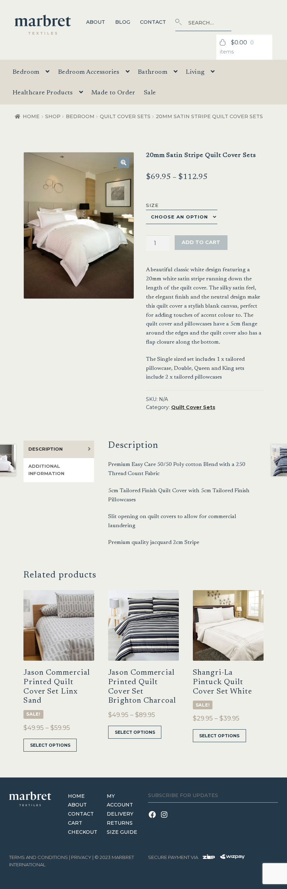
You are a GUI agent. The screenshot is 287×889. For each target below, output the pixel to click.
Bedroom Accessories (88, 72)
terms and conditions (38, 857)
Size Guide (122, 832)
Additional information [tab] (46, 469)
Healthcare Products (43, 93)
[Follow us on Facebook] (154, 819)
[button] (123, 162)
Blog (122, 22)
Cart (75, 823)
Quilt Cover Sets (125, 116)
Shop (53, 116)
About (95, 22)
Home (31, 116)
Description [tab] (45, 449)
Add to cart (201, 242)
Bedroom (80, 116)
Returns (120, 823)
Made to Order (113, 93)
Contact (153, 22)
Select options (50, 745)
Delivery (120, 814)
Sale (150, 93)
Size (152, 205)
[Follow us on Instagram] (165, 819)
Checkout (82, 832)
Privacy (81, 857)
